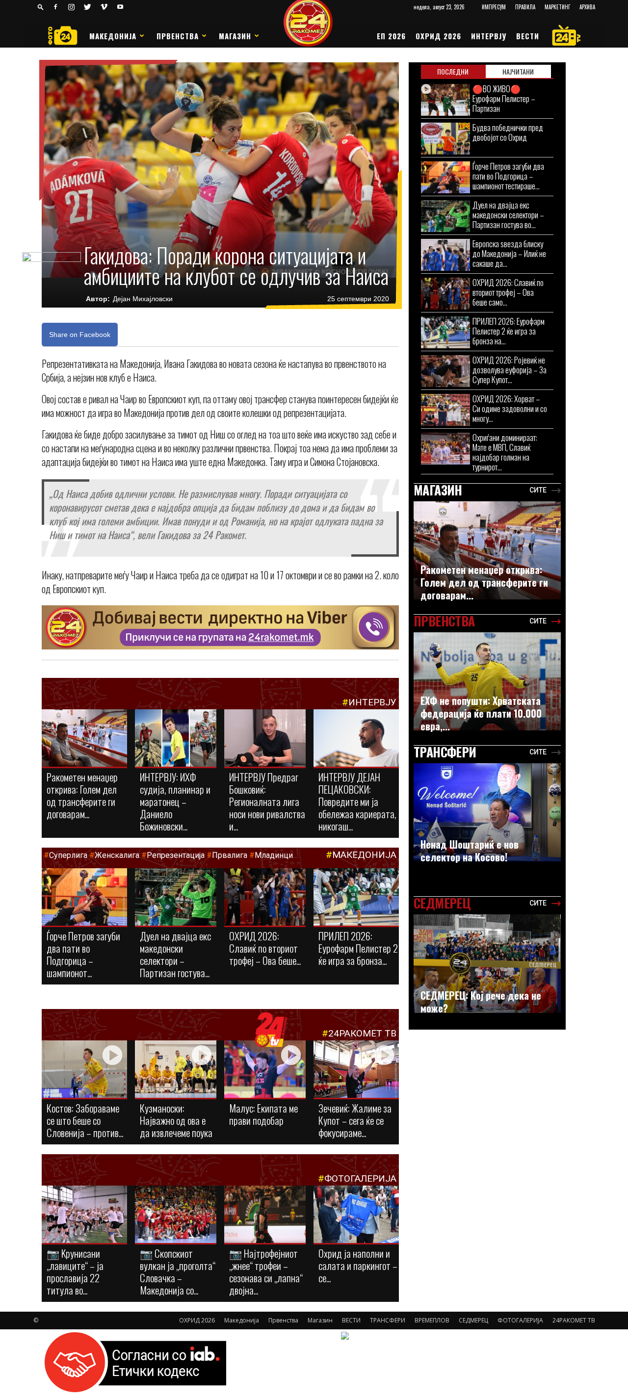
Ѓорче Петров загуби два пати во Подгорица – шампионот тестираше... (508, 176)
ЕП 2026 (391, 35)
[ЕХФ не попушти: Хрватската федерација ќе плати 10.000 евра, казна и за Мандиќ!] (487, 681)
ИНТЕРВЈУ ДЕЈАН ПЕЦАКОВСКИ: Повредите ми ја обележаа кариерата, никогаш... (357, 801)
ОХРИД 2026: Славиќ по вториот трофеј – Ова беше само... (508, 292)
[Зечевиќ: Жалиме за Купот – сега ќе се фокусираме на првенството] (356, 1070)
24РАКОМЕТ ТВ (362, 1033)
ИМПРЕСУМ (494, 7)
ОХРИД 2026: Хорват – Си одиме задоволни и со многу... (509, 408)
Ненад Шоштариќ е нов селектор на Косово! (469, 850)
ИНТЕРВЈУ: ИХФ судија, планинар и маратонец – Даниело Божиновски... (175, 801)
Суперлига (68, 855)
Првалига (229, 855)
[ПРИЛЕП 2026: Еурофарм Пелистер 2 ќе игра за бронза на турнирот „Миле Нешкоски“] (356, 897)
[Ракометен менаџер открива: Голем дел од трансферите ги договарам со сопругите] (84, 738)
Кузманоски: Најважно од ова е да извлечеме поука (176, 1120)
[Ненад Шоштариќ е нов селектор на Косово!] (487, 812)
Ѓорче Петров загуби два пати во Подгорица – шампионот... (83, 954)
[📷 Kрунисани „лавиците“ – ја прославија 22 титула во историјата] (84, 1216)
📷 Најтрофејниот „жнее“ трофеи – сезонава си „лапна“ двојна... (266, 1271)
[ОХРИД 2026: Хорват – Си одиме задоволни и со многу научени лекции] (445, 410)
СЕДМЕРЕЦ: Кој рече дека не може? (480, 1001)
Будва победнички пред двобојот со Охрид (507, 132)
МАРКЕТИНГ (557, 7)
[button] (40, 6)
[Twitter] (87, 7)
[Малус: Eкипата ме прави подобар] (265, 1069)
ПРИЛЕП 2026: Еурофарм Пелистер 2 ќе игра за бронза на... (508, 331)
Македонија (112, 35)
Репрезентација (176, 855)
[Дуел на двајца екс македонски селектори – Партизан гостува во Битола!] (175, 897)
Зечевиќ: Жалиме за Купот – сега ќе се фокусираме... (355, 1120)
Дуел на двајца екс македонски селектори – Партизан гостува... (175, 954)
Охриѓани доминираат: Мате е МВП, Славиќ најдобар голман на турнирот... (504, 452)
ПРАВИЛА (525, 7)
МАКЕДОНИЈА (364, 854)
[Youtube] (120, 7)
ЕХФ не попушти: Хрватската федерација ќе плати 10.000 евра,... (481, 713)
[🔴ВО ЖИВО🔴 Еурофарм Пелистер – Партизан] (445, 100)
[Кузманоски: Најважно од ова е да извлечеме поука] (175, 1069)
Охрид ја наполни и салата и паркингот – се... (357, 1265)
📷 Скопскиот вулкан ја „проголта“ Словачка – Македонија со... (177, 1271)
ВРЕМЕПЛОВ (432, 1320)
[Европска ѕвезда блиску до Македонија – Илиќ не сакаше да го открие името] (445, 255)
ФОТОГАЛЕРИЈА (360, 1178)
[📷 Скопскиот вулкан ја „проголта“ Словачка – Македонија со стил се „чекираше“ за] (175, 1215)
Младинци (274, 855)
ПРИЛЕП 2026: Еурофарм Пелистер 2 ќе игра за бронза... (358, 948)
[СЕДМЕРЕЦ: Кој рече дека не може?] (487, 963)
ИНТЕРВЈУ (488, 35)
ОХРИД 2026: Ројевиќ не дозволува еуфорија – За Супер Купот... (509, 370)
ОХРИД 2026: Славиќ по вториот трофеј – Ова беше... (265, 948)
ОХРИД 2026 (438, 35)
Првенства (178, 35)
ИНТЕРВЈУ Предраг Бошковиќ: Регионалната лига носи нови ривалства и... (267, 801)
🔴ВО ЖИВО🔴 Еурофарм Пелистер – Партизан (503, 98)
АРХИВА (587, 7)
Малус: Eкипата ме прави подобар (263, 1114)
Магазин (235, 35)
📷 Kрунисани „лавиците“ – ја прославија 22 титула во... (75, 1271)
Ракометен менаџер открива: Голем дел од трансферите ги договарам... (82, 795)
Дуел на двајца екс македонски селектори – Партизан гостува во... (508, 215)
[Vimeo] (104, 7)
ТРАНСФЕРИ (387, 1320)
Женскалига (118, 855)
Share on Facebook (79, 334)
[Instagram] (71, 7)
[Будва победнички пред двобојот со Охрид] (445, 139)
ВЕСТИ (527, 35)
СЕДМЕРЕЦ (473, 1320)
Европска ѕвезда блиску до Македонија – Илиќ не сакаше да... (509, 253)
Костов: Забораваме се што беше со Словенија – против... (85, 1120)
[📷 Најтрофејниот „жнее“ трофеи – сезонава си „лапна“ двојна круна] (265, 1215)
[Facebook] (55, 7)
